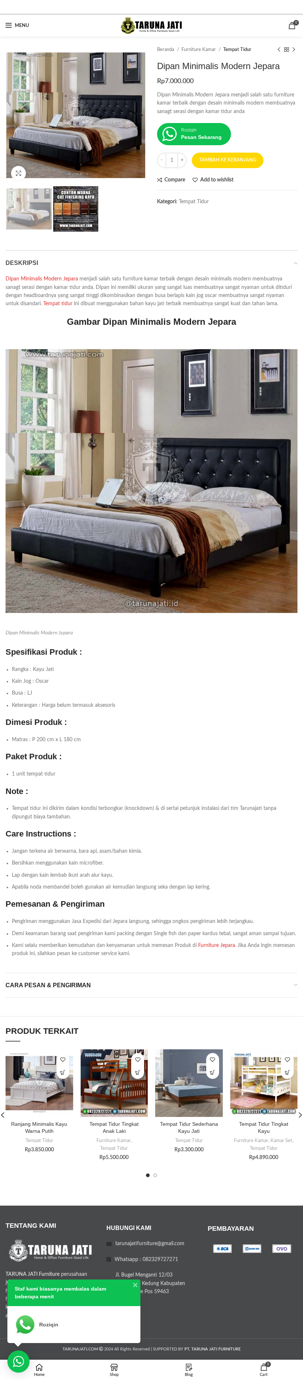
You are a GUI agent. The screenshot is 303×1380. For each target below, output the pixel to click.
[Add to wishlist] (63, 1059)
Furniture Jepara (216, 945)
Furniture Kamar (199, 49)
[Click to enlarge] (18, 173)
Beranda (166, 49)
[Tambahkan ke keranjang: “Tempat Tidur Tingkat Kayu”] (287, 1072)
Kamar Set (281, 1140)
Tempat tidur (57, 303)
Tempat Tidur (237, 49)
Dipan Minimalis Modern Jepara (42, 279)
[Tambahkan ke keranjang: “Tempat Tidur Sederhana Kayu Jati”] (212, 1072)
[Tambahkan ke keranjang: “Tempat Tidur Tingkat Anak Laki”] (137, 1072)
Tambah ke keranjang (227, 160)
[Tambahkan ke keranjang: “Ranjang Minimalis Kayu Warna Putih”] (63, 1072)
